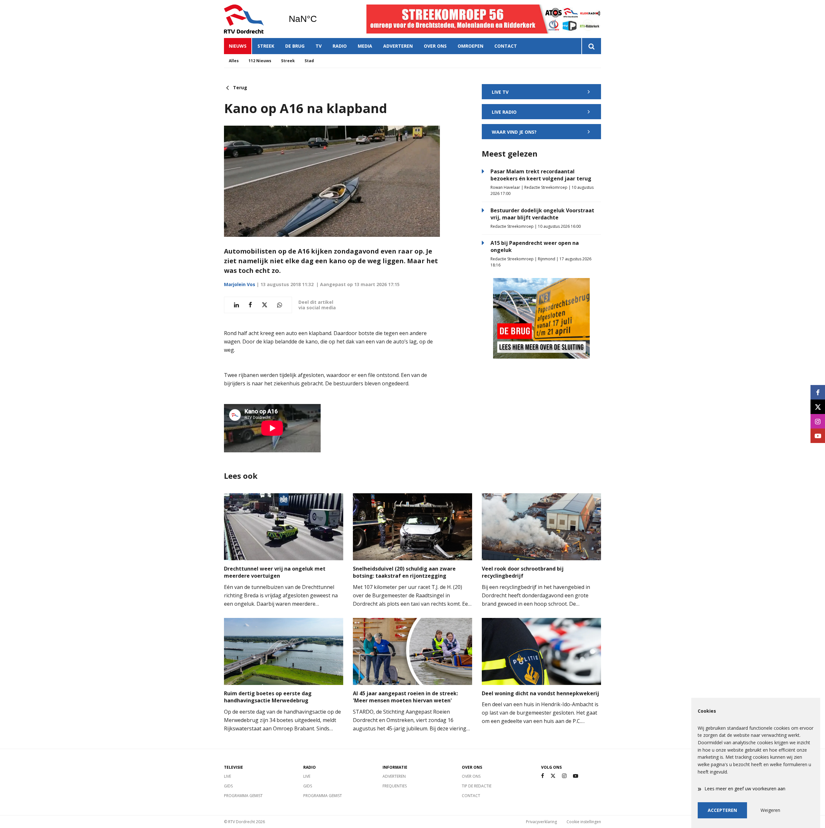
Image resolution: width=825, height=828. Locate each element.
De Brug (295, 46)
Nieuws (238, 46)
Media (365, 46)
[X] (553, 776)
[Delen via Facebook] (250, 305)
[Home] (251, 19)
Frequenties (395, 786)
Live (227, 776)
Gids (228, 786)
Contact (505, 46)
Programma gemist (243, 795)
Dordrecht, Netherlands (319, 19)
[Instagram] (564, 776)
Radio (340, 46)
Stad (309, 60)
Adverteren (398, 46)
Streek (265, 46)
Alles (234, 60)
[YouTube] (575, 776)
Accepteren (722, 810)
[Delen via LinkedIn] (236, 305)
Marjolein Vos (239, 284)
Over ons (435, 46)
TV (318, 46)
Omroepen (470, 46)
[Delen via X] (264, 305)
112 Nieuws (259, 60)
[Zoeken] (591, 46)
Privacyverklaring (541, 821)
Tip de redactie (476, 786)
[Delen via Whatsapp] (279, 305)
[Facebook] (542, 776)
